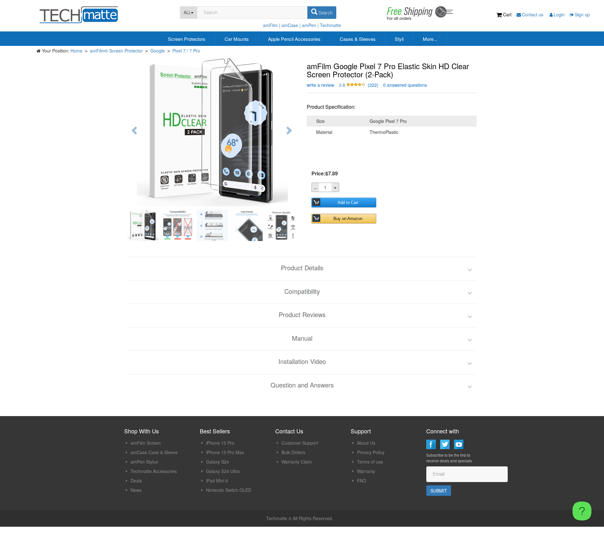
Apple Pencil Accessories (294, 39)
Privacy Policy (370, 452)
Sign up (582, 14)
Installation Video (302, 361)
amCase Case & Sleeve (154, 452)
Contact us (533, 14)
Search (325, 12)
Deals (136, 480)
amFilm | (271, 25)
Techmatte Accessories (154, 471)
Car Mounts (237, 39)
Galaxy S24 (217, 462)
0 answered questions (405, 85)
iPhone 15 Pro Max (225, 452)
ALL (187, 12)
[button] (352, 85)
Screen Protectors (186, 39)
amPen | (310, 25)
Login (559, 14)
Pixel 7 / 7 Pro (186, 50)
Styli (399, 39)
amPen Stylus (144, 462)
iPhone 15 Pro (220, 443)
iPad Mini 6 (217, 480)
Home (76, 50)
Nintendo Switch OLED (228, 490)
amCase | (291, 25)
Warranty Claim (297, 462)
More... (430, 39)
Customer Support (300, 443)
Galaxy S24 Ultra (223, 471)
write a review (320, 85)
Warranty (366, 471)
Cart (507, 14)
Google (157, 50)
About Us (366, 443)
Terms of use (370, 462)
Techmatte (330, 25)
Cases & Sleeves (358, 39)
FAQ (361, 480)
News (136, 490)
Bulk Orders (293, 452)
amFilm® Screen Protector (116, 50)
